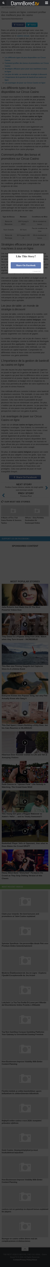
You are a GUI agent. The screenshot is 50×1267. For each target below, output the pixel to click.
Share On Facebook (26, 265)
